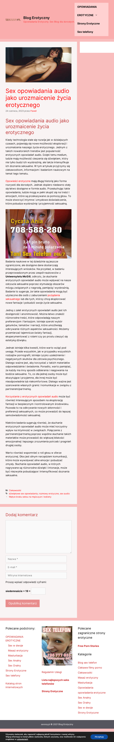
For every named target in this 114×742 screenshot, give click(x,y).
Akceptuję (99, 736)
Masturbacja (15, 655)
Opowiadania (85, 687)
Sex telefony (85, 31)
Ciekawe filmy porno (90, 667)
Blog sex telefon (87, 662)
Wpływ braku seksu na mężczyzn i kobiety (30, 496)
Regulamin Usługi (52, 672)
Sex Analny (14, 660)
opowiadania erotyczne (92, 692)
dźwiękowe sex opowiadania (23, 493)
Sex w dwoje (15, 645)
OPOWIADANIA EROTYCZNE (87, 11)
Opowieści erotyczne (18, 181)
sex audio (65, 493)
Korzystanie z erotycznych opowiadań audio (32, 396)
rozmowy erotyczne (49, 493)
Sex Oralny (14, 665)
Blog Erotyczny (36, 18)
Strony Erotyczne (88, 23)
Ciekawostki (15, 490)
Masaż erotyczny (18, 650)
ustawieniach (22, 739)
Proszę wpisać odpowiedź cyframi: (26, 582)
